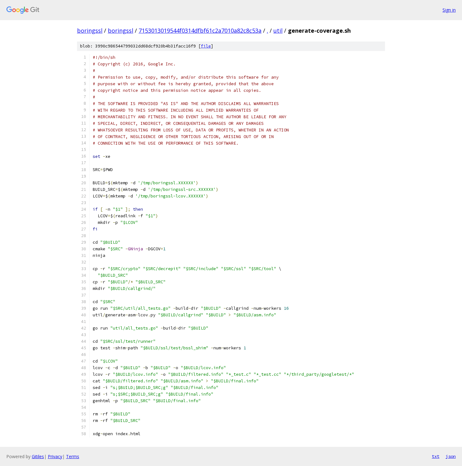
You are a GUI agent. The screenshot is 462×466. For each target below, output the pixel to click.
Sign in (449, 10)
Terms (72, 456)
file (206, 46)
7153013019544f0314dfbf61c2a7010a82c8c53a (200, 30)
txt (435, 456)
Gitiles (38, 456)
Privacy (55, 456)
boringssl (89, 30)
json (451, 456)
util (278, 30)
